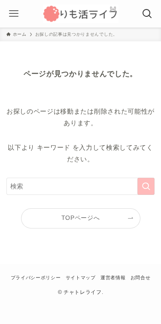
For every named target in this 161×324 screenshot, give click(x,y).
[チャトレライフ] (80, 14)
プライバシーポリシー (36, 277)
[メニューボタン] (13, 14)
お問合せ (141, 277)
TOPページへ (80, 218)
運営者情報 (112, 277)
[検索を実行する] (146, 186)
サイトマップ (81, 277)
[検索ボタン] (147, 14)
